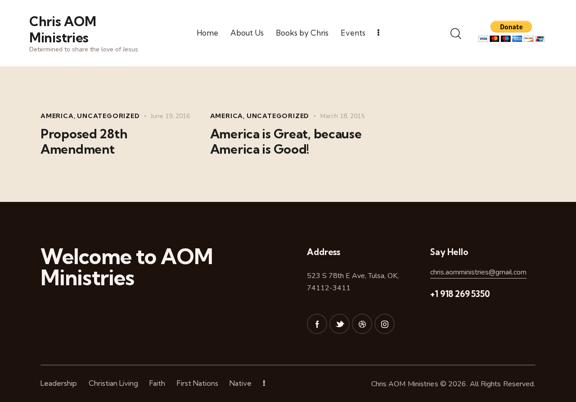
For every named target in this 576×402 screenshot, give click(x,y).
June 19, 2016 (170, 116)
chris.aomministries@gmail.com (478, 272)
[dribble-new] (362, 324)
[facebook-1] (317, 324)
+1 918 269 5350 (460, 293)
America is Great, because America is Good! (286, 141)
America (57, 116)
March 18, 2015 (342, 116)
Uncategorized (108, 116)
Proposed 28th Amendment (83, 141)
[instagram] (384, 324)
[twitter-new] (339, 324)
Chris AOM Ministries (404, 384)
